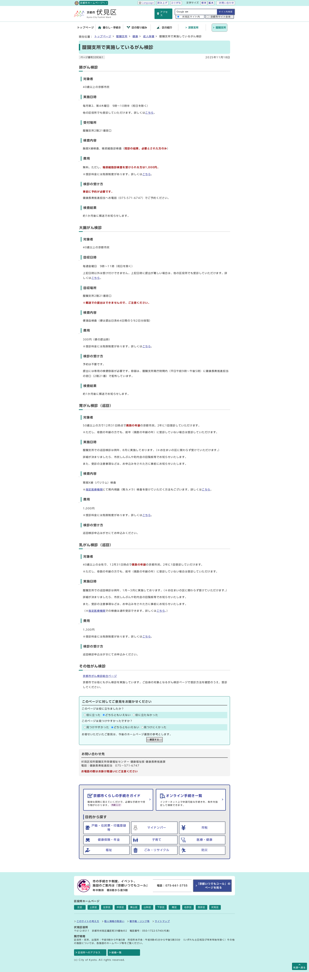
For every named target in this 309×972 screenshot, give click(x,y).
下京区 (161, 907)
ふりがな (176, 3)
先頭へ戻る (299, 967)
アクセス (164, 13)
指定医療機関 (94, 489)
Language (148, 3)
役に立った (93, 715)
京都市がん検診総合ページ (100, 676)
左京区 (107, 907)
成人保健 (148, 36)
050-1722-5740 (152, 931)
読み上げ (162, 3)
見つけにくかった (155, 727)
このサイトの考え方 (88, 921)
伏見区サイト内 (191, 17)
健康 (135, 36)
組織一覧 (117, 952)
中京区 (120, 907)
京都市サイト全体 (221, 17)
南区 (174, 907)
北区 (79, 907)
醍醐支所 (121, 36)
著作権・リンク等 (140, 921)
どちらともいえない (118, 715)
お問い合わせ (226, 3)
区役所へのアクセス (89, 952)
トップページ (102, 36)
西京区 (201, 907)
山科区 (147, 907)
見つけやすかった (97, 727)
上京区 (93, 907)
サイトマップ (162, 921)
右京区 (188, 907)
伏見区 (215, 907)
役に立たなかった (146, 715)
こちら (149, 112)
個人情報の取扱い (114, 921)
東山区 (134, 907)
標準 (203, 3)
